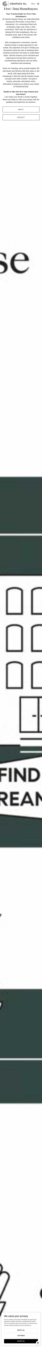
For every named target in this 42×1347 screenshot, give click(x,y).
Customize (21, 1335)
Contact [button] (21, 117)
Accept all (21, 1341)
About (21, 109)
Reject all (21, 1330)
